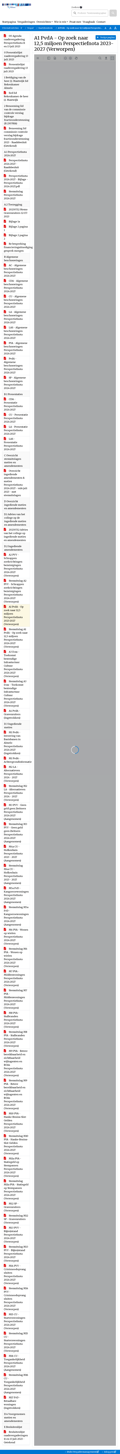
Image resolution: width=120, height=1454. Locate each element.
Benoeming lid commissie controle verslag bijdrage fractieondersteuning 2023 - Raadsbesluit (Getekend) (16, 137)
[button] (113, 13)
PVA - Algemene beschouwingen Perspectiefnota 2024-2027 (15, 348)
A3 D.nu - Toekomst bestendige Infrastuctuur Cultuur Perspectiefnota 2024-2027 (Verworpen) (13, 664)
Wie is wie (60, 21)
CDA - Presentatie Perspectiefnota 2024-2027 (13, 404)
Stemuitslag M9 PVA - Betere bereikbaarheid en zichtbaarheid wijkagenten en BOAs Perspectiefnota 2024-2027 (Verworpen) (15, 1094)
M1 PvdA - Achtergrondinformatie (17, 760)
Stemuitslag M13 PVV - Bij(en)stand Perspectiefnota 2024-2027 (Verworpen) (16, 1253)
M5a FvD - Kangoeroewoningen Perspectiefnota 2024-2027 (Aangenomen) (16, 895)
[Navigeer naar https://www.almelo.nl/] (16, 11)
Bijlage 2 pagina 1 (16, 228)
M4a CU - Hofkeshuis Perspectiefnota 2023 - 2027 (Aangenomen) (13, 853)
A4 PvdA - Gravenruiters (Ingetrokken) (12, 714)
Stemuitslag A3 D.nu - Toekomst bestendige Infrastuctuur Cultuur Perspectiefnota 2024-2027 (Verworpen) (15, 693)
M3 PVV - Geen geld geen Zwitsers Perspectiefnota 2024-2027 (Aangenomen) (15, 812)
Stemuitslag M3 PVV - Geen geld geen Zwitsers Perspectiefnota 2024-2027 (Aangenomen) (15, 833)
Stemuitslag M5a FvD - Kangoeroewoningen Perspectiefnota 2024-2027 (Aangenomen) (16, 916)
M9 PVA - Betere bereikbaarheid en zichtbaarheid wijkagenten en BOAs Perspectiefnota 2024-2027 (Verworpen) (16, 1063)
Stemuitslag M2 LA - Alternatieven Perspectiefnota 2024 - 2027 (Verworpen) (15, 792)
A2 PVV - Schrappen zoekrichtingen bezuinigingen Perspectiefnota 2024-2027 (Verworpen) (13, 565)
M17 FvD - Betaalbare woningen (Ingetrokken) (12, 1402)
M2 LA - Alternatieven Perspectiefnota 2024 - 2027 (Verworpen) (13, 773)
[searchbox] (89, 13)
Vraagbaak (89, 21)
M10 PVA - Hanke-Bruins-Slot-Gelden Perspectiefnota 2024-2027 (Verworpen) (15, 1122)
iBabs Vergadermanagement (81, 1452)
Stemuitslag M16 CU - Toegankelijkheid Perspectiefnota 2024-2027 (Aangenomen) (16, 1383)
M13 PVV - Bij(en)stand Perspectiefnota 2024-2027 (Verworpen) (13, 1234)
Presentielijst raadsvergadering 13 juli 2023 (16, 68)
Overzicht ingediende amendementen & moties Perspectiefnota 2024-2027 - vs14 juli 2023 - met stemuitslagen (15, 483)
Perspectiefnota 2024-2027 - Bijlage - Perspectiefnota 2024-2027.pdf (16, 181)
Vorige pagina (107, 37)
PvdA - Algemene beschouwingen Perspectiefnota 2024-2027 (13, 365)
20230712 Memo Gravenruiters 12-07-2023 (16, 213)
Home (23, 28)
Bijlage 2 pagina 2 (16, 237)
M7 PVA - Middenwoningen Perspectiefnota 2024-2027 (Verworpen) (14, 978)
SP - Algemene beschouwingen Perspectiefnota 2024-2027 (15, 383)
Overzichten (43, 21)
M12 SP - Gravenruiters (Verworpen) (12, 1207)
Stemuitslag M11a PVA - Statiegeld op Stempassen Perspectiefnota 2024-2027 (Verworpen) (16, 1190)
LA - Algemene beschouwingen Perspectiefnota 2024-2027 (15, 317)
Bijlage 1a (14, 221)
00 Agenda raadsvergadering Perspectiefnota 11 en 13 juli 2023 (14, 41)
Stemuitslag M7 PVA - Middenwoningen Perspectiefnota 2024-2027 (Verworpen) (15, 999)
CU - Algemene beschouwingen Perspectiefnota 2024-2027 (15, 301)
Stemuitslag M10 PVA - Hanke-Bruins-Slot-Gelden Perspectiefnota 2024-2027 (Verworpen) (16, 1145)
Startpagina (9, 21)
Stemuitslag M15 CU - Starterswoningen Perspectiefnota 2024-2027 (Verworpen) (16, 1342)
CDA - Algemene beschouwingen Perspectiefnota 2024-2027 (16, 286)
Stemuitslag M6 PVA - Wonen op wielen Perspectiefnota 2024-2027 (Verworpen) (15, 957)
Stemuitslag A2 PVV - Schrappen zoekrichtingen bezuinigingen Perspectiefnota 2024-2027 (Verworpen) (15, 591)
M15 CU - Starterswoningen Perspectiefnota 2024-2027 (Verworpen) (14, 1321)
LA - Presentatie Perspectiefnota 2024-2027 (16, 430)
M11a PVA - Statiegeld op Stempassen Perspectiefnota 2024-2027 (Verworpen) (13, 1167)
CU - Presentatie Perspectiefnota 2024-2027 (16, 418)
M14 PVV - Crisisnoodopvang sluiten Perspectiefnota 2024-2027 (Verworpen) (15, 1274)
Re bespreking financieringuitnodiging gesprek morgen (17, 247)
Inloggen (108, 1452)
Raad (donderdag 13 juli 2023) (51, 28)
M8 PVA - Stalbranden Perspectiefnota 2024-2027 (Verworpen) (13, 1019)
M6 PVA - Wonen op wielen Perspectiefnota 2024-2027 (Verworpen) (16, 936)
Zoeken (75, 7)
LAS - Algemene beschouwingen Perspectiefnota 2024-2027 (15, 332)
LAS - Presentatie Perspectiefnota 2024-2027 (13, 444)
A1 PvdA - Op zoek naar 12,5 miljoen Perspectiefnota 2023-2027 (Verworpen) (14, 615)
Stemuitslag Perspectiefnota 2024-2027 (13, 195)
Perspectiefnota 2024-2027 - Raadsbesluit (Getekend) (16, 165)
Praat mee (75, 21)
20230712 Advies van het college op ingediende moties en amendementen (16, 535)
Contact (101, 21)
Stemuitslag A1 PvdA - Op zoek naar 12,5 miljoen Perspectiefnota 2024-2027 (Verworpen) (16, 638)
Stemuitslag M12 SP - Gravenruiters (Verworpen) (16, 1219)
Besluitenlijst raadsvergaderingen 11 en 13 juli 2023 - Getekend (16, 1437)
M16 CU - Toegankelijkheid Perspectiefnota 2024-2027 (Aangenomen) (14, 1362)
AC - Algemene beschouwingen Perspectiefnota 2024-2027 (15, 270)
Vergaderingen (26, 21)
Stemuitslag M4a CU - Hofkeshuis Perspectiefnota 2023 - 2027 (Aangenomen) (13, 874)
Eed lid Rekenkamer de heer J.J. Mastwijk (16, 96)
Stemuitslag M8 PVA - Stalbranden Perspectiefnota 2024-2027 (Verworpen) (15, 1038)
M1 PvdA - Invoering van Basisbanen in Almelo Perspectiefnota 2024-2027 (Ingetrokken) (13, 743)
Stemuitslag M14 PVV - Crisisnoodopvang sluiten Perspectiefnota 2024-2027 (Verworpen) (16, 1299)
